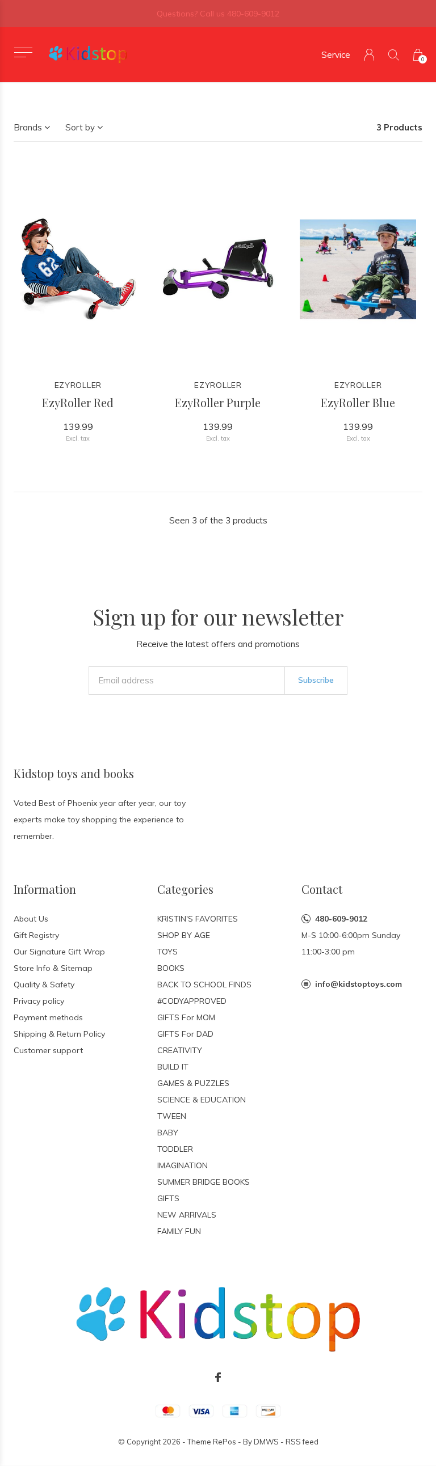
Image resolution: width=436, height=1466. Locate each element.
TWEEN (171, 1116)
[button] (23, 52)
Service (335, 54)
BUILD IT (172, 1067)
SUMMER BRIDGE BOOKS (203, 1182)
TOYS (167, 952)
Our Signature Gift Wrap (59, 952)
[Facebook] (218, 1377)
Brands (28, 127)
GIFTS (168, 1198)
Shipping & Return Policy (59, 1034)
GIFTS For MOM (186, 1017)
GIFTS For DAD (185, 1034)
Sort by (80, 127)
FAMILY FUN (179, 1231)
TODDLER (175, 1149)
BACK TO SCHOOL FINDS (204, 984)
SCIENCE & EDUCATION (201, 1100)
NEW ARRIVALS (186, 1215)
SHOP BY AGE (183, 935)
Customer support (48, 1050)
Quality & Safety (44, 984)
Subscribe (316, 680)
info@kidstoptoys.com (358, 984)
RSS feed (302, 1441)
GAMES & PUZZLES (193, 1083)
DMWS (266, 1441)
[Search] (393, 55)
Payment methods (48, 1017)
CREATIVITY (179, 1050)
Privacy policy (39, 1001)
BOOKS (171, 968)
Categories (185, 889)
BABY (167, 1132)
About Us (31, 919)
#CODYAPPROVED (192, 1001)
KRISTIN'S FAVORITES (197, 919)
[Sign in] (369, 55)
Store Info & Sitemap (53, 968)
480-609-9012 (341, 919)
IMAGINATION (182, 1165)
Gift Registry (36, 935)
